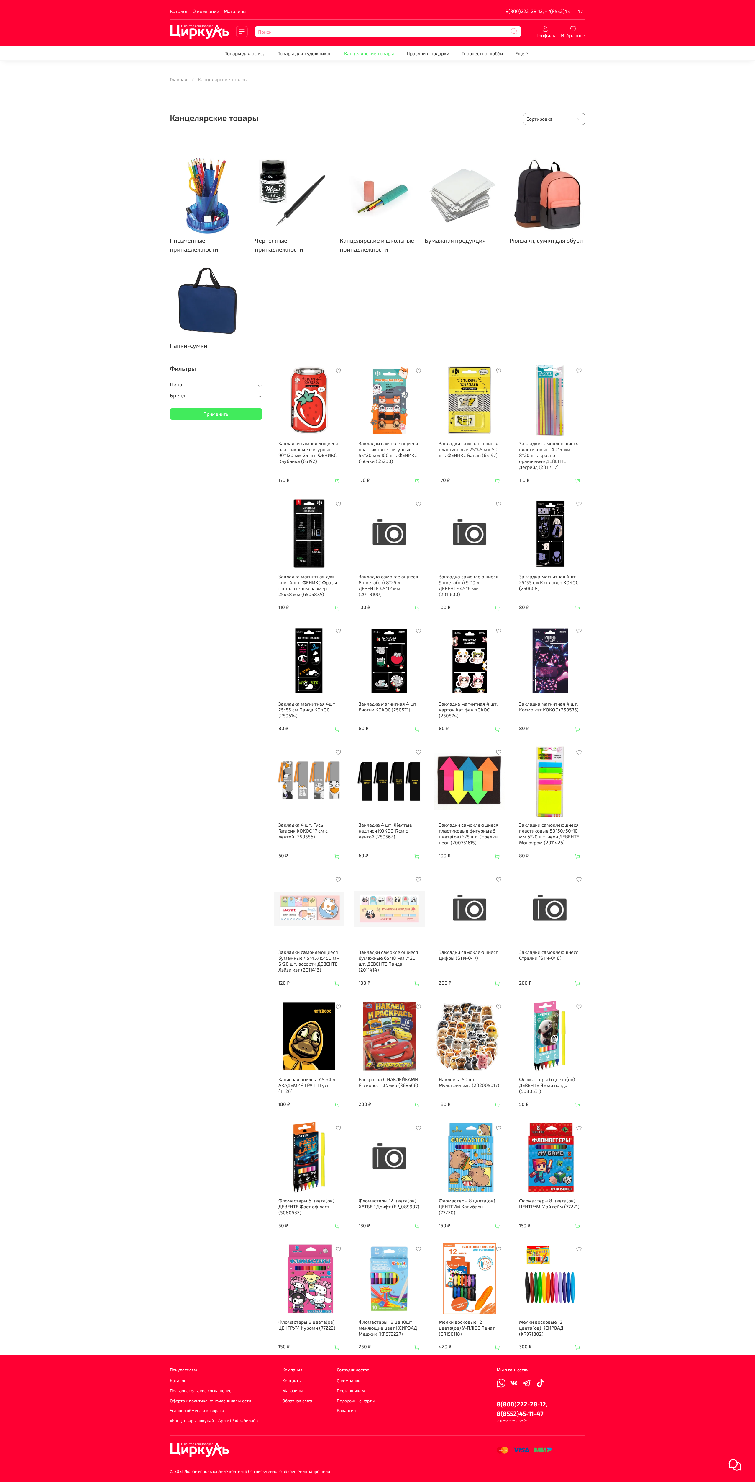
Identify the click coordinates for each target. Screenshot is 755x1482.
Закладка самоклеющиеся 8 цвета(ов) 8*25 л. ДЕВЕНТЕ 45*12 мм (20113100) (388, 585)
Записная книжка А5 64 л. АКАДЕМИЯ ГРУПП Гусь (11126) (307, 1085)
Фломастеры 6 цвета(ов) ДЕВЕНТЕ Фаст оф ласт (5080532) (306, 1206)
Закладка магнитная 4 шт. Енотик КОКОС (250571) (388, 706)
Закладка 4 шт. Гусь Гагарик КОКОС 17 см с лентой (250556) (303, 830)
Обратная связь (297, 1400)
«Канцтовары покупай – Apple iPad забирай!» (214, 1420)
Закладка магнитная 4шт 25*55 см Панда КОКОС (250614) (306, 709)
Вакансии (346, 1410)
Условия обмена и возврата (197, 1410)
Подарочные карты (356, 1400)
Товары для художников (305, 53)
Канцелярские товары (369, 53)
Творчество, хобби (482, 53)
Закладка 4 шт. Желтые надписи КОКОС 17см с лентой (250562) (385, 830)
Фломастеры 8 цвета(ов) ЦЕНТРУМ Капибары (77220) (467, 1206)
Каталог (179, 11)
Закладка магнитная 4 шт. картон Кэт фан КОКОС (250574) (468, 709)
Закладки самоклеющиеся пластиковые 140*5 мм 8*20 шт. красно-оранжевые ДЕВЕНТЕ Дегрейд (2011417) (549, 455)
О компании (206, 11)
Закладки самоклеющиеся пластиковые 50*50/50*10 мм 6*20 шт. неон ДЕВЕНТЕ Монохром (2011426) (549, 833)
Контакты (291, 1380)
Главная (178, 79)
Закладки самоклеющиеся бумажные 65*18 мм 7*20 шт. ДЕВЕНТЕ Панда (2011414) (388, 960)
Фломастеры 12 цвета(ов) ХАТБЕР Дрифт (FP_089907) (389, 1203)
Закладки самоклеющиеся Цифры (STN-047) (468, 955)
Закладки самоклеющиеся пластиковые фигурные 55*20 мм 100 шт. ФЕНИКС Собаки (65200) (388, 452)
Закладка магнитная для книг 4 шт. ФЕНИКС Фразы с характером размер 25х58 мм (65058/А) (307, 585)
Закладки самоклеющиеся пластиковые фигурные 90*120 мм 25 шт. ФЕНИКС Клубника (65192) (308, 452)
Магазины (235, 11)
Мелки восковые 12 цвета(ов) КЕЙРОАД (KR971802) (541, 1327)
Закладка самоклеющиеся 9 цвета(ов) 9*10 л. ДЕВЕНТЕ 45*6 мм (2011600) (468, 585)
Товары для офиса (245, 53)
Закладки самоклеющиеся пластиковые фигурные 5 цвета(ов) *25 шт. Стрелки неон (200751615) (468, 833)
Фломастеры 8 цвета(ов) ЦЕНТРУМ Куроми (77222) (306, 1325)
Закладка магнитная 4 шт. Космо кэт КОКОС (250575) (549, 706)
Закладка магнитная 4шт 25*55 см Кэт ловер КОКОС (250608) (548, 582)
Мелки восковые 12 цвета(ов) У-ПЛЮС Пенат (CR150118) (467, 1327)
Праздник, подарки (428, 53)
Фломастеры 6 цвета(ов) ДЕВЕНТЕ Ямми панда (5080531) (547, 1085)
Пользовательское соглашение (201, 1390)
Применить (215, 414)
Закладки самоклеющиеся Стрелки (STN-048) (549, 955)
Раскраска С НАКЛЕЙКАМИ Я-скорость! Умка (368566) (388, 1082)
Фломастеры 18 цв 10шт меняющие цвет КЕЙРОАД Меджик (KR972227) (388, 1327)
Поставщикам (351, 1390)
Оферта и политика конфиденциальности (210, 1400)
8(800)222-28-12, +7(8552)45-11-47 (544, 11)
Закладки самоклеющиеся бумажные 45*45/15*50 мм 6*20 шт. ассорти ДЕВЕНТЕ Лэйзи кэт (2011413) (309, 960)
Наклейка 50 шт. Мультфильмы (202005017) (469, 1082)
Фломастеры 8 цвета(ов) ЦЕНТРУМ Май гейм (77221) (549, 1203)
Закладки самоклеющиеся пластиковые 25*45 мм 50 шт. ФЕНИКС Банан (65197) (468, 449)
